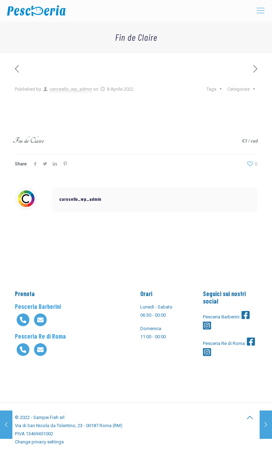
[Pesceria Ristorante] (36, 10)
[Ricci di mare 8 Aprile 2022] (266, 424)
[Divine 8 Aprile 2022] (6, 424)
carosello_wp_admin (71, 89)
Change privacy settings (39, 441)
